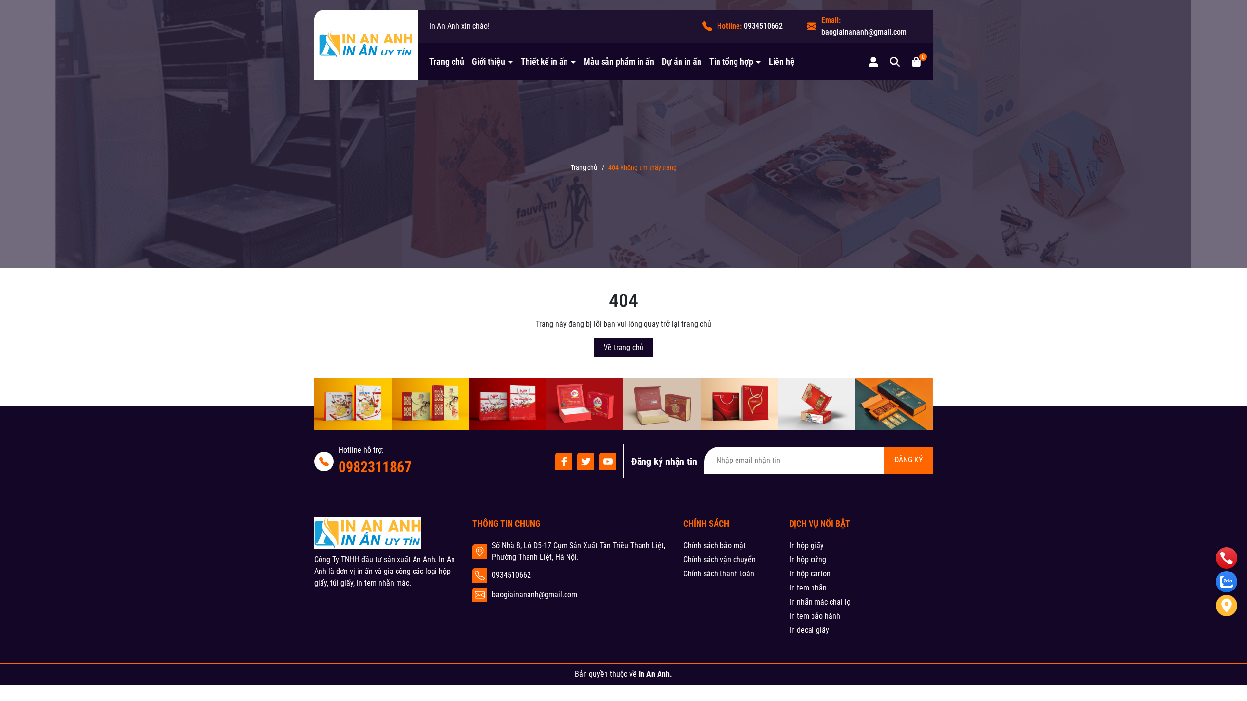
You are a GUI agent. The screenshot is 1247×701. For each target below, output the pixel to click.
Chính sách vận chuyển (719, 559)
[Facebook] (563, 461)
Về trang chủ (623, 347)
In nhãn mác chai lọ (819, 602)
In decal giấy (809, 630)
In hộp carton (810, 573)
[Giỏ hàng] (916, 61)
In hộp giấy (806, 545)
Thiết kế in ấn (545, 61)
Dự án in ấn (681, 61)
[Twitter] (585, 461)
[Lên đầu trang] (1226, 640)
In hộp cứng (807, 559)
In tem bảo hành (814, 616)
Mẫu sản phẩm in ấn (619, 61)
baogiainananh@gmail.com (864, 32)
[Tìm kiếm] (895, 61)
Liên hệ (781, 61)
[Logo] (365, 45)
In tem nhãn (808, 587)
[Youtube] (607, 461)
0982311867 (375, 467)
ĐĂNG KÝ (908, 459)
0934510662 (763, 26)
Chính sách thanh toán (718, 573)
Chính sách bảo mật (714, 545)
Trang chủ (446, 61)
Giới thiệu (489, 61)
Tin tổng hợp (732, 61)
